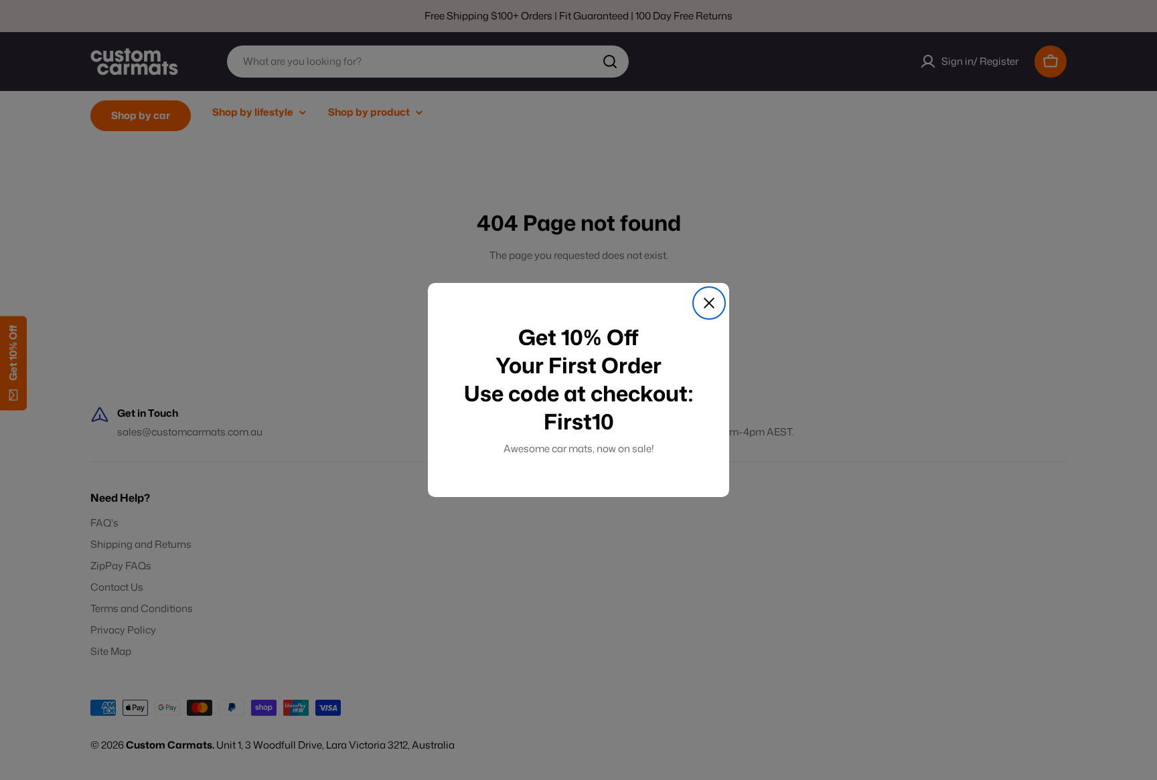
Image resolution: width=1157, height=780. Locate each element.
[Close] (709, 303)
